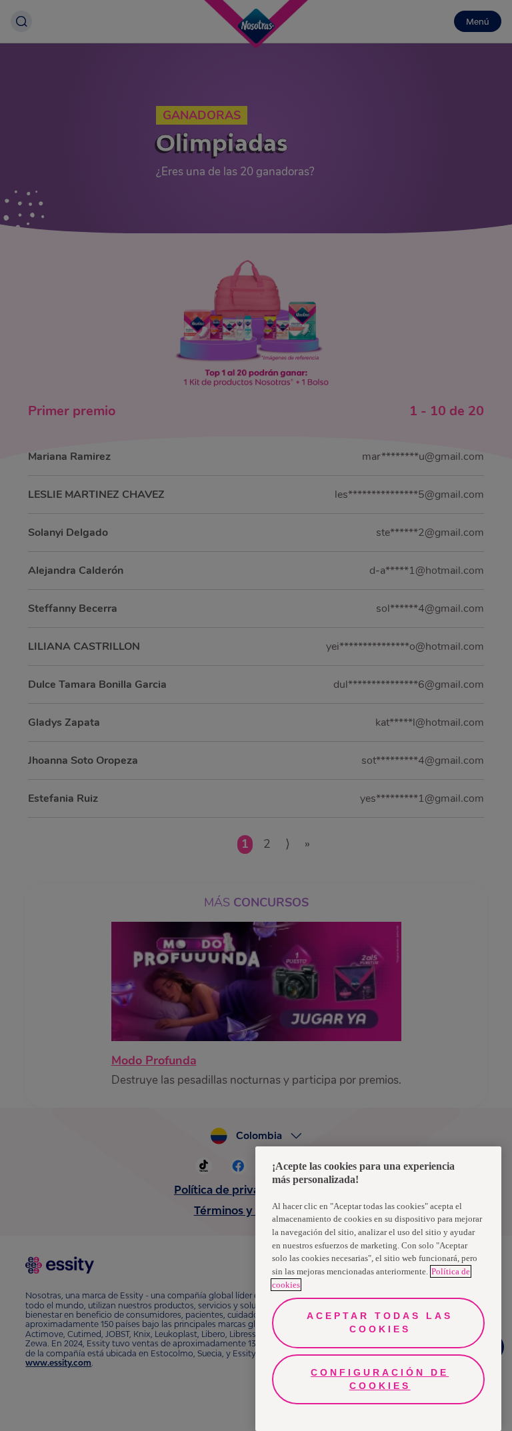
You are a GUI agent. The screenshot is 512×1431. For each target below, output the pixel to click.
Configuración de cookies (380, 1379)
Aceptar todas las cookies (380, 1322)
